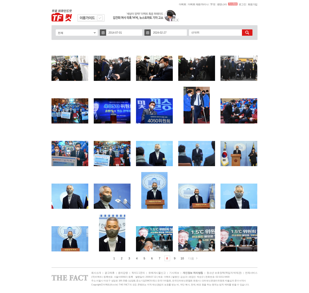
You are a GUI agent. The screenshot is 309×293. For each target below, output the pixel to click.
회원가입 (253, 4)
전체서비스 (251, 272)
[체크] (99, 18)
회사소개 (96, 272)
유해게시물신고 (157, 272)
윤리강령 (123, 272)
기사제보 (174, 272)
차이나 (205, 4)
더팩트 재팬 (194, 4)
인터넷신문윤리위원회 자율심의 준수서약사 (224, 280)
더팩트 (182, 4)
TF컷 (212, 4)
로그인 (242, 4)
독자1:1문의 (138, 272)
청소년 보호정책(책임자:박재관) (224, 272)
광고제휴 (110, 272)
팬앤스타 (222, 4)
